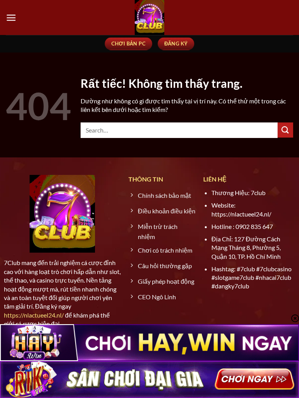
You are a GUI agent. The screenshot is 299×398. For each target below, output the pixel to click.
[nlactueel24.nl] (149, 17)
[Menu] (11, 17)
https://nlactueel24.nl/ (34, 315)
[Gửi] (285, 130)
